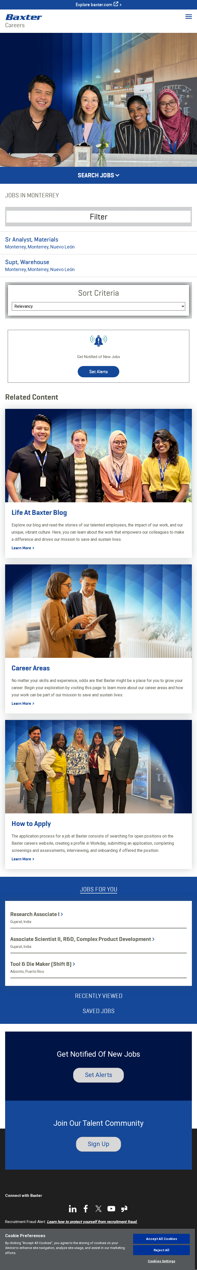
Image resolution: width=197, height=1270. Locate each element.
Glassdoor (124, 1208)
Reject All (161, 1250)
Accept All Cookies (161, 1239)
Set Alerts (98, 371)
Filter (98, 216)
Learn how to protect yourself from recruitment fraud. (92, 1221)
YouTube (111, 1208)
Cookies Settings (161, 1261)
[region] (97, 1249)
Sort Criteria (98, 293)
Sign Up (98, 1144)
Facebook (85, 1208)
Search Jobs (96, 175)
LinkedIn (72, 1208)
